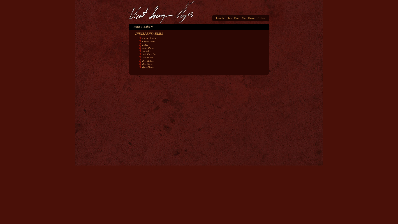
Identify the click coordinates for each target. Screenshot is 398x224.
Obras (229, 17)
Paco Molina (148, 60)
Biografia (220, 17)
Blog (244, 17)
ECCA (145, 44)
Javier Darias (148, 47)
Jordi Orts (146, 51)
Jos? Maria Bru (149, 54)
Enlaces (251, 17)
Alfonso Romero (149, 38)
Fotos (236, 17)
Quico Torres (148, 67)
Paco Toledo (147, 63)
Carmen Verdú (148, 41)
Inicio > (138, 26)
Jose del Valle (148, 57)
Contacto (261, 17)
